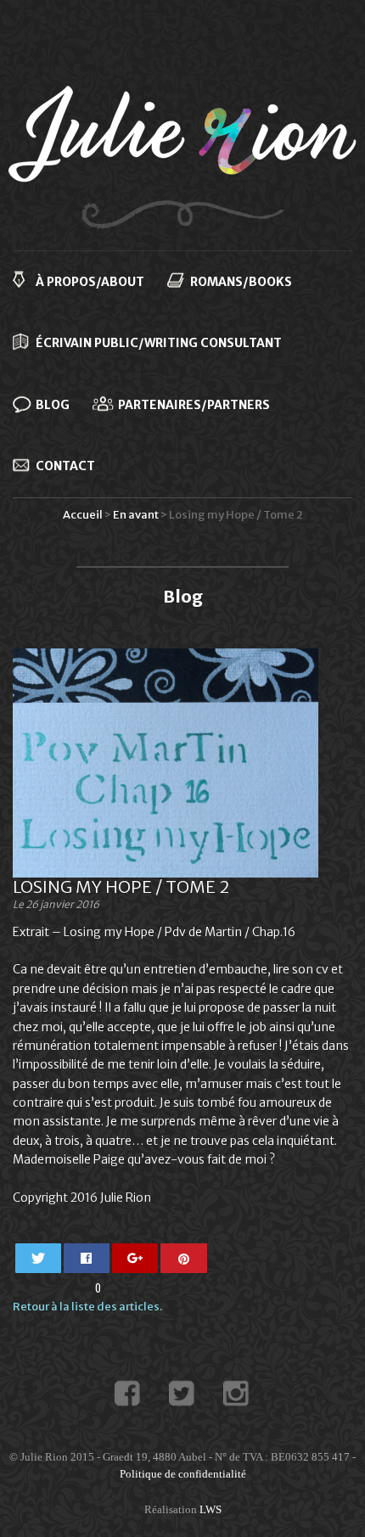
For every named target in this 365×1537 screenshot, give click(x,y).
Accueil (83, 515)
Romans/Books (241, 281)
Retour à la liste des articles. (87, 1306)
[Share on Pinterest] (183, 1258)
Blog (53, 404)
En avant (136, 515)
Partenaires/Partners (194, 404)
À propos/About (90, 281)
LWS (210, 1509)
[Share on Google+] (135, 1258)
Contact (65, 466)
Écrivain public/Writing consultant (159, 343)
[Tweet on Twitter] (38, 1258)
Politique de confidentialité (183, 1473)
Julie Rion (182, 157)
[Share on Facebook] (87, 1258)
